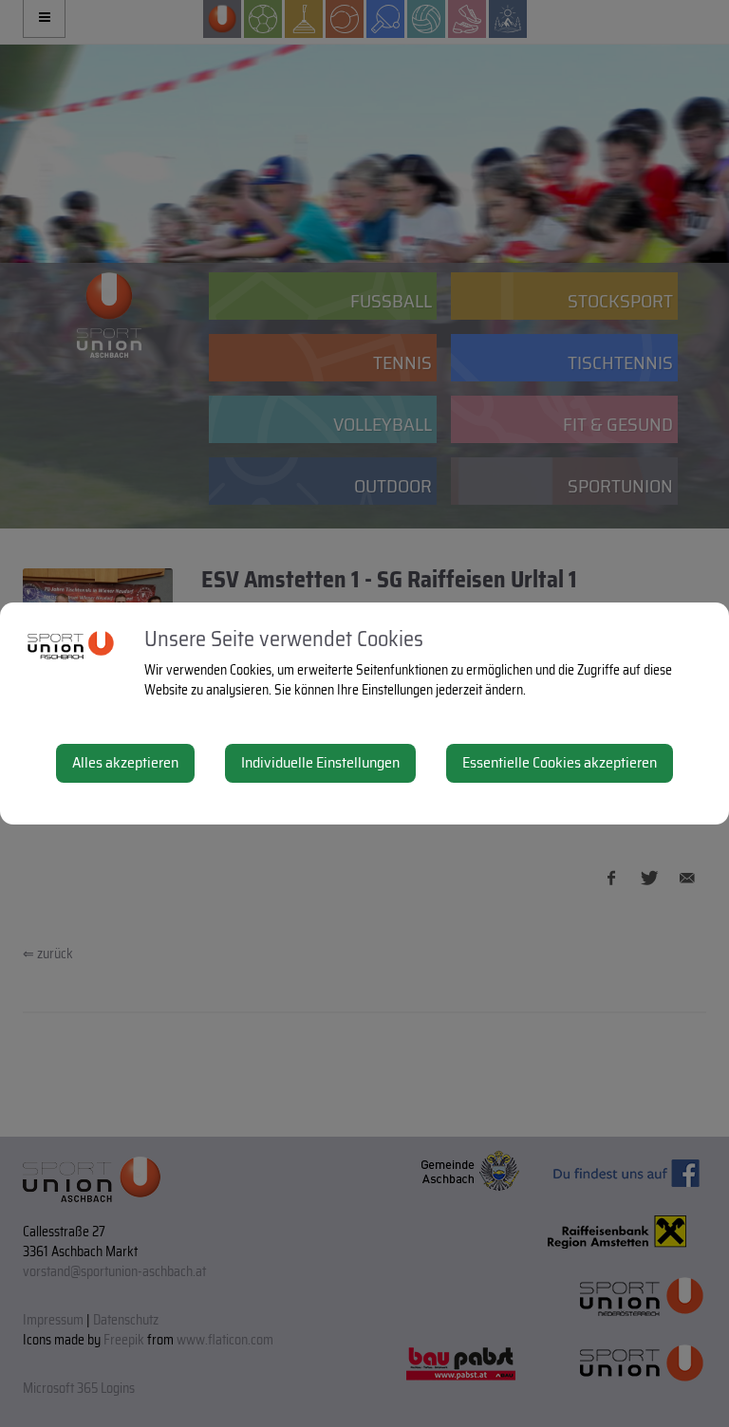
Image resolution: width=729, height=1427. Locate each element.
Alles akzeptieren (125, 762)
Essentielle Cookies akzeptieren (559, 762)
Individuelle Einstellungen (320, 762)
